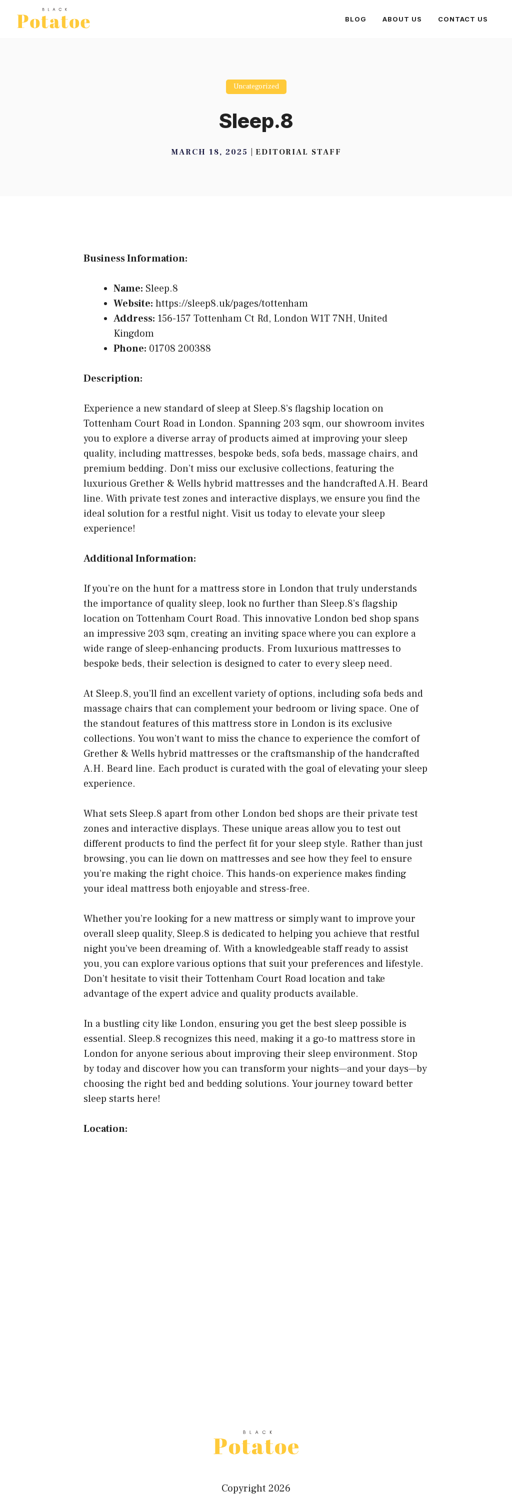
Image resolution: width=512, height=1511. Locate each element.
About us (402, 19)
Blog (355, 19)
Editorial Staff (299, 152)
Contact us (463, 19)
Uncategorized (256, 86)
